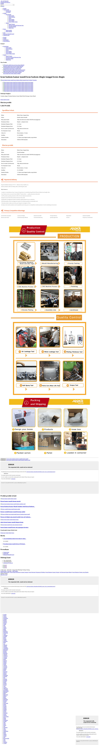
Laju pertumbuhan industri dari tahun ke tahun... (14, 538)
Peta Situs (9, 571)
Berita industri (9, 31)
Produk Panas (3, 571)
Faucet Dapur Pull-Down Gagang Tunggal (19, 572)
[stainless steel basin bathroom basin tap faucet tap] (13, 504)
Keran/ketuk (8, 14)
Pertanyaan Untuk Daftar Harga (7, 532)
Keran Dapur (11, 19)
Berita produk (9, 30)
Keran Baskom (12, 17)
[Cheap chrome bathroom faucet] (8, 498)
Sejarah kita (8, 10)
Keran (10, 18)
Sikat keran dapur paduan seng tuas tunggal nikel (13, 71)
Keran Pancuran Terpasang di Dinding (37, 572)
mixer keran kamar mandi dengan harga (12, 522)
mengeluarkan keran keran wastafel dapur (12, 68)
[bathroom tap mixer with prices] (9, 519)
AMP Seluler (15, 571)
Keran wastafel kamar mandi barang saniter (13, 511)
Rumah (4, 8)
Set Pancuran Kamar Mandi (66, 572)
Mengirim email (4, 574)
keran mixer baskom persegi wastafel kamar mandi (17, 458)
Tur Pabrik (8, 12)
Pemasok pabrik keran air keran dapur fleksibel (13, 66)
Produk (4, 13)
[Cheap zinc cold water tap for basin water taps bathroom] (15, 514)
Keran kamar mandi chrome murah (11, 501)
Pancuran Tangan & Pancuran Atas (16, 25)
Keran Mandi (11, 20)
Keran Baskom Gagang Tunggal (52, 572)
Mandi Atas (11, 27)
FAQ (4, 32)
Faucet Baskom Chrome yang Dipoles (80, 572)
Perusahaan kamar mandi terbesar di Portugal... (14, 543)
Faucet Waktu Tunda (13, 21)
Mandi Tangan (12, 24)
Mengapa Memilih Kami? (8, 34)
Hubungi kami (6, 35)
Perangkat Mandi (12, 26)
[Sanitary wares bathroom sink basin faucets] (10, 509)
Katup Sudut (11, 15)
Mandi (7, 23)
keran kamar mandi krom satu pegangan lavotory (14, 527)
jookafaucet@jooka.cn (8, 562)
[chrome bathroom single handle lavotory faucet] (11, 524)
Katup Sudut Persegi (5, 572)
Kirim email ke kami (5, 99)
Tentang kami (6, 9)
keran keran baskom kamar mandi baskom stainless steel (18, 460)
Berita (4, 29)
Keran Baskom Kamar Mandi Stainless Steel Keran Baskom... (18, 506)
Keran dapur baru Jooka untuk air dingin (11, 73)
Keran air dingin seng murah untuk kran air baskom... (16, 517)
